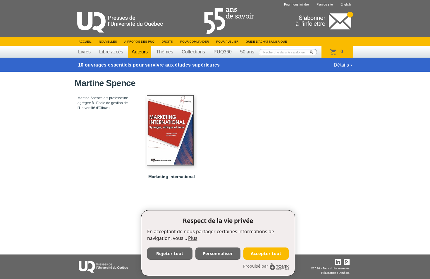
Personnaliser (218, 253)
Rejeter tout (169, 253)
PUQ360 (223, 51)
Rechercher (313, 52)
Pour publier (227, 41)
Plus (192, 238)
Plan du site (325, 4)
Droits (167, 41)
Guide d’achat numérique (266, 41)
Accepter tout (266, 253)
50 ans (247, 51)
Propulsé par (255, 266)
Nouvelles (108, 41)
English (345, 4)
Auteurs (140, 51)
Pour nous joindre (296, 4)
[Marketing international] (171, 128)
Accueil (85, 41)
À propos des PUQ (139, 41)
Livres (84, 51)
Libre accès (111, 51)
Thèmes (164, 51)
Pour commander (194, 41)
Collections (193, 51)
